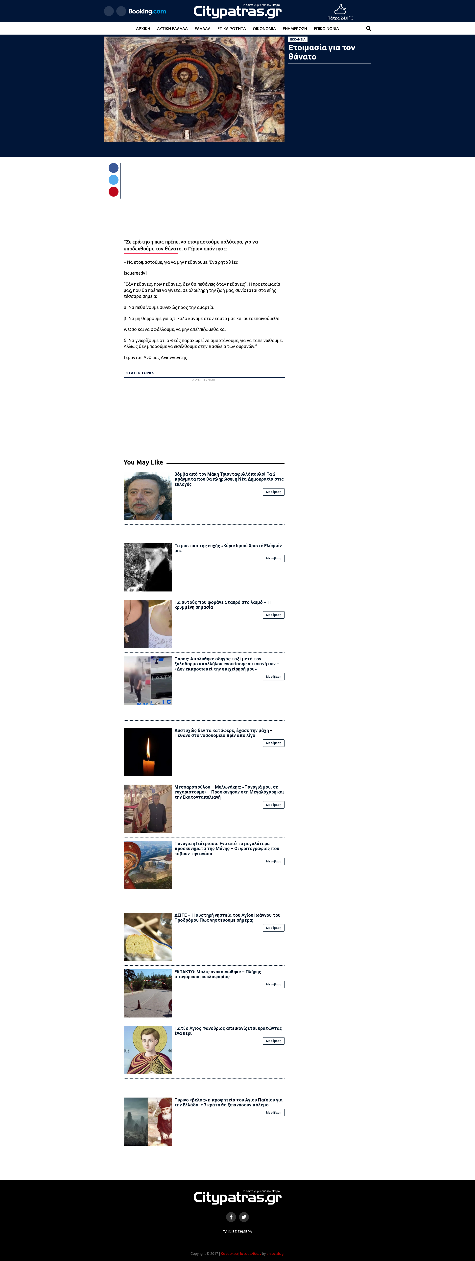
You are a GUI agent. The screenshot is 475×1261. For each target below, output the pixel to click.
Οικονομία (264, 28)
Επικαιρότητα (231, 28)
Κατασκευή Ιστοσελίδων (241, 1254)
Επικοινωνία (326, 28)
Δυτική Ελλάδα (172, 28)
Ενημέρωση (295, 28)
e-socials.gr (275, 1254)
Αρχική (143, 28)
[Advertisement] (204, 416)
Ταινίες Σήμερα (237, 1232)
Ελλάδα (203, 28)
